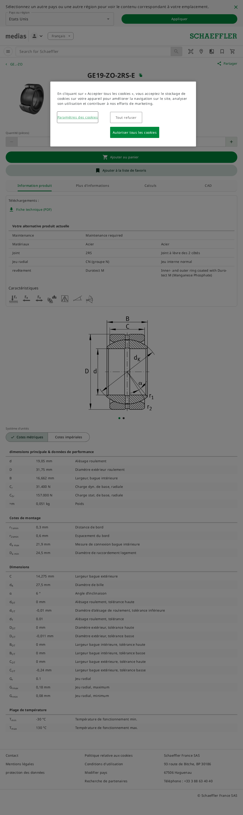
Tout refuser (126, 117)
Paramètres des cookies (77, 117)
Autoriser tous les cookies (135, 132)
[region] (123, 114)
